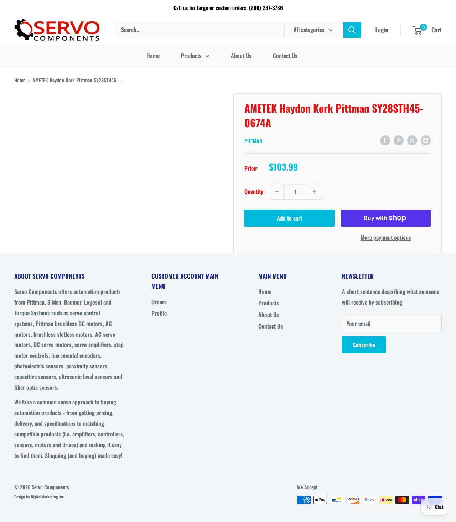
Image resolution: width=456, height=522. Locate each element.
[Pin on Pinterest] (399, 139)
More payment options (386, 237)
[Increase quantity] (314, 191)
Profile (159, 313)
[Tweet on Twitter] (412, 139)
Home (153, 55)
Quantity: (254, 191)
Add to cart (289, 218)
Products (191, 55)
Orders (159, 302)
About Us (241, 55)
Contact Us (285, 55)
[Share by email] (426, 139)
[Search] (352, 30)
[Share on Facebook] (385, 139)
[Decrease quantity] (276, 191)
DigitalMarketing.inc (48, 497)
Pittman (253, 140)
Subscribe (364, 345)
